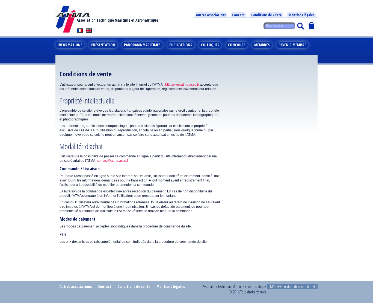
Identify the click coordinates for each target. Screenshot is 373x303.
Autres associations (211, 14)
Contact (238, 14)
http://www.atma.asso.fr (182, 84)
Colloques (210, 44)
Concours (236, 44)
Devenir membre (292, 44)
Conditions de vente (266, 14)
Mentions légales (301, 14)
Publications (180, 44)
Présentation (103, 44)
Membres (262, 44)
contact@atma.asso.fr (113, 161)
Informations (70, 44)
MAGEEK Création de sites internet (292, 286)
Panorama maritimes (142, 44)
